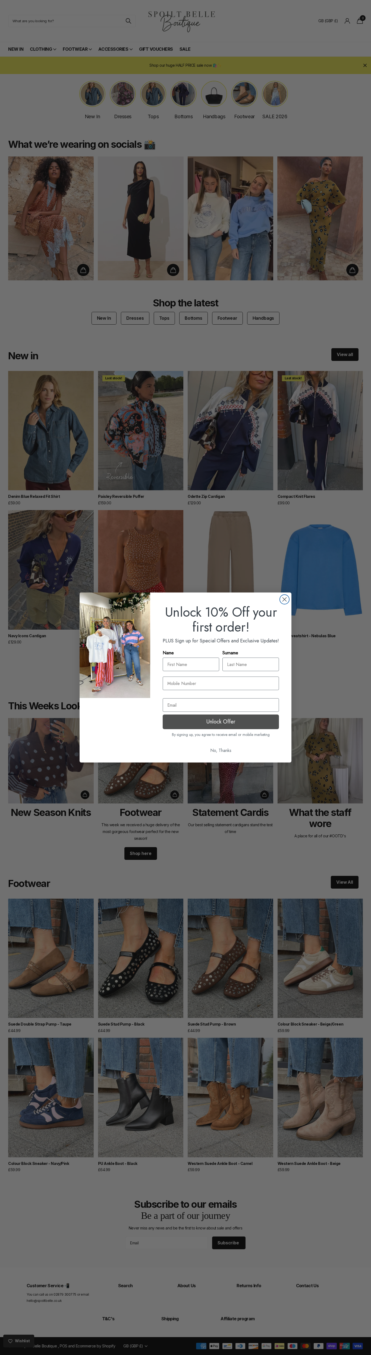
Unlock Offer (220, 722)
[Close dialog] (284, 599)
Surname (230, 653)
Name (168, 653)
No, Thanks (220, 750)
